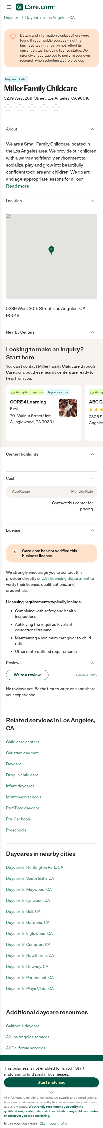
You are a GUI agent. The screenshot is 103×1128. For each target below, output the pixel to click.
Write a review (27, 674)
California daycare (23, 1026)
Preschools (16, 830)
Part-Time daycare (22, 808)
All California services (25, 1048)
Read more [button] (17, 186)
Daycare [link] (12, 17)
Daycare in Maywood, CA (29, 889)
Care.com (15, 372)
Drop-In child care (22, 775)
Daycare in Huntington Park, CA (34, 867)
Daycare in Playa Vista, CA (30, 988)
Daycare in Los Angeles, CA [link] (50, 17)
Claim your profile (53, 1123)
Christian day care (22, 753)
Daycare (14, 764)
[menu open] (9, 7)
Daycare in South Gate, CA (30, 878)
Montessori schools (24, 797)
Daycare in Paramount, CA (30, 977)
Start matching (52, 1082)
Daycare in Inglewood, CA (29, 933)
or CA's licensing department (63, 578)
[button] (51, 1078)
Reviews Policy (86, 675)
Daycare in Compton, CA (28, 944)
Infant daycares (20, 786)
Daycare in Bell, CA (23, 911)
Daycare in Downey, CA (27, 966)
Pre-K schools (18, 819)
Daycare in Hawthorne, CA (30, 955)
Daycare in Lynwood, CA (28, 900)
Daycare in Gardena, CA (28, 922)
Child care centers (22, 742)
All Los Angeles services (28, 1037)
